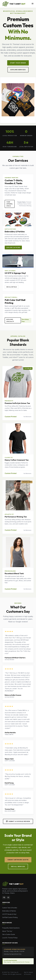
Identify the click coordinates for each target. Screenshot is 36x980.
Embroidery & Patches (9, 911)
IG (8, 897)
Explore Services (18, 70)
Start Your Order (18, 63)
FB (4, 897)
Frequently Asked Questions (11, 928)
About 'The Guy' (7, 931)
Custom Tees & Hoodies (9, 908)
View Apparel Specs (9, 204)
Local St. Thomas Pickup (9, 937)
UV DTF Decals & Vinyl (9, 914)
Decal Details (11, 287)
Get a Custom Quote (8, 934)
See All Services (18, 866)
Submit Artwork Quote (18, 860)
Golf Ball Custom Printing (10, 917)
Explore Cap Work (13, 247)
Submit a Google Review (18, 821)
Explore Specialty (10, 320)
